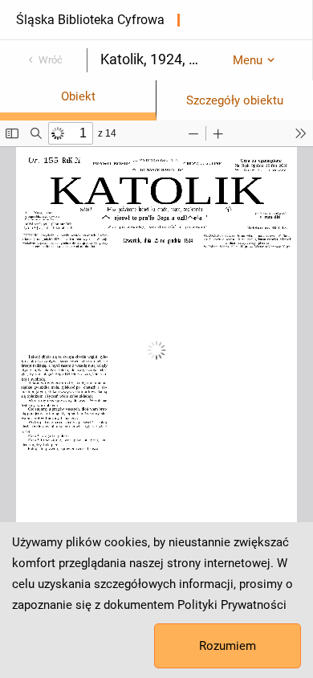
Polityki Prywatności (232, 605)
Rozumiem (227, 646)
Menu (247, 60)
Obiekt (78, 96)
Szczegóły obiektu (234, 100)
